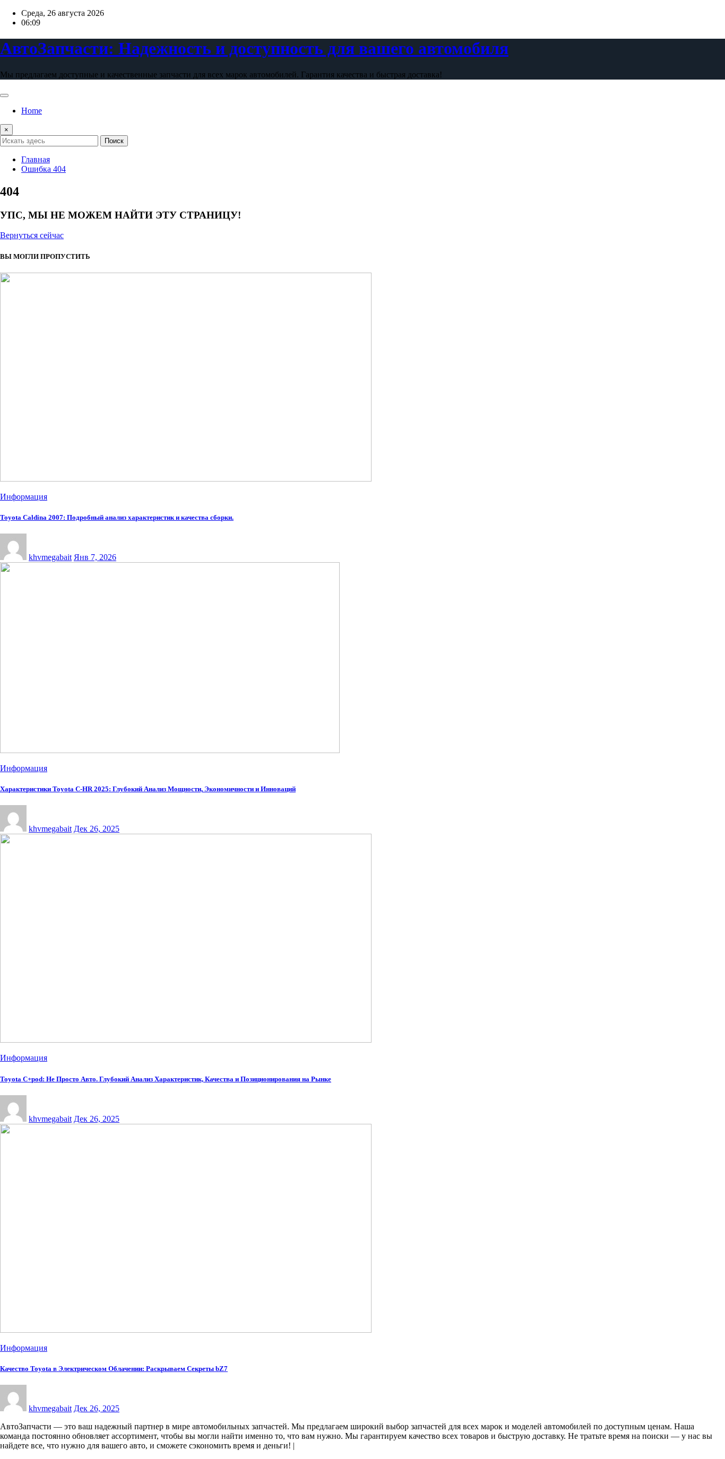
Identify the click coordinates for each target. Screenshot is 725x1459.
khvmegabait (50, 557)
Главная (35, 159)
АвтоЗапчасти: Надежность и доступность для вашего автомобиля (254, 48)
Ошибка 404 (43, 168)
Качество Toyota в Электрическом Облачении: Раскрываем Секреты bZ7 (114, 1369)
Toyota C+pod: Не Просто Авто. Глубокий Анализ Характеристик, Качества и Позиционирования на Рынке (165, 1079)
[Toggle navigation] (4, 95)
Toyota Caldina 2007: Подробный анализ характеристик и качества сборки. (117, 517)
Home (31, 110)
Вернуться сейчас (32, 235)
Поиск (114, 141)
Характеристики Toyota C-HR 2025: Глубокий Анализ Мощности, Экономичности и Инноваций (148, 789)
